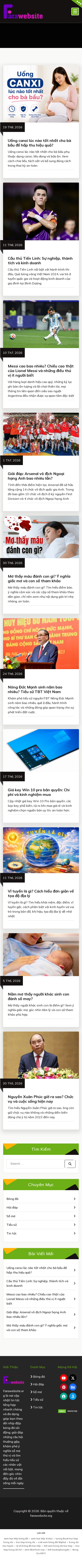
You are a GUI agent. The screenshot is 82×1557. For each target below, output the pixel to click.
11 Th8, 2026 (12, 245)
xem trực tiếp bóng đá (16, 1538)
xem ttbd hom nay (35, 1549)
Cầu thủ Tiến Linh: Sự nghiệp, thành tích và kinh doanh (40, 260)
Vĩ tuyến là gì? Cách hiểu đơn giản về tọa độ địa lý (41, 893)
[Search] (70, 1164)
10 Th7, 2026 (12, 353)
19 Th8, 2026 (12, 127)
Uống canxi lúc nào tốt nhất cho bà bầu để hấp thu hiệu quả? (39, 142)
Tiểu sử (11, 1225)
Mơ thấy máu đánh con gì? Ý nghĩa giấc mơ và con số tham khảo (39, 578)
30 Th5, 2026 (12, 1083)
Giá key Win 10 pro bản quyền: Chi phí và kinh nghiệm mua (39, 792)
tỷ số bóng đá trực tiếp (28, 1545)
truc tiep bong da (25, 1542)
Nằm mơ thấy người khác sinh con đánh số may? (38, 996)
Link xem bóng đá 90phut (52, 1542)
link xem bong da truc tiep (58, 1545)
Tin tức (11, 1233)
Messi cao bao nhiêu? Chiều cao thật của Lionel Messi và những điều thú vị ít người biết (41, 371)
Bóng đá (12, 1199)
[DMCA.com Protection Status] (68, 1411)
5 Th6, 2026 (11, 981)
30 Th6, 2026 (12, 563)
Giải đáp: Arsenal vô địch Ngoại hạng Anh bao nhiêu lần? (36, 476)
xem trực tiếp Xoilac (42, 1538)
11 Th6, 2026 (12, 878)
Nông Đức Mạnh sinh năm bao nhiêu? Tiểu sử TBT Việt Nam (35, 689)
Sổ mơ (10, 1216)
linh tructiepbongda (58, 1549)
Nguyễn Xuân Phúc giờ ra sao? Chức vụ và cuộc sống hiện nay (40, 1099)
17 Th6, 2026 (12, 776)
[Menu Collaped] (75, 11)
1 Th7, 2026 (11, 460)
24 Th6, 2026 (12, 674)
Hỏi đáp (12, 1207)
